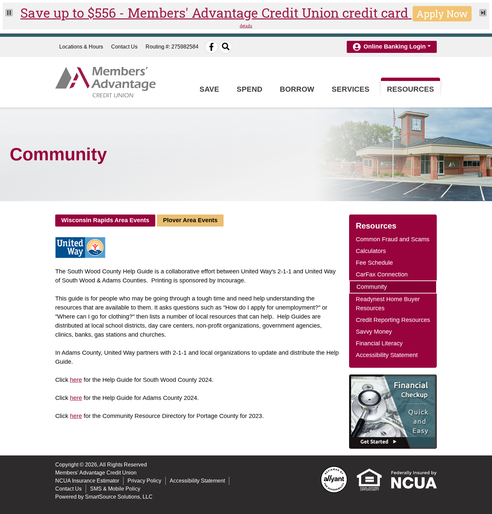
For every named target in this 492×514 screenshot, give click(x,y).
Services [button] (351, 89)
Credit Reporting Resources (393, 320)
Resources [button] (410, 89)
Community (371, 286)
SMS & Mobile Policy (115, 489)
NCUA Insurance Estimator (87, 481)
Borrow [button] (297, 89)
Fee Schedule (374, 262)
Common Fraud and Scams (392, 239)
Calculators (371, 251)
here (76, 379)
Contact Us (124, 47)
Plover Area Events (190, 220)
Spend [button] (249, 89)
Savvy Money (374, 331)
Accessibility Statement (387, 355)
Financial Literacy (379, 343)
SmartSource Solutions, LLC (119, 497)
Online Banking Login (394, 46)
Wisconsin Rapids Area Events (105, 220)
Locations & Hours (81, 47)
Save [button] (209, 89)
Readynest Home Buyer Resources (388, 304)
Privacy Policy (144, 481)
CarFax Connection (382, 274)
